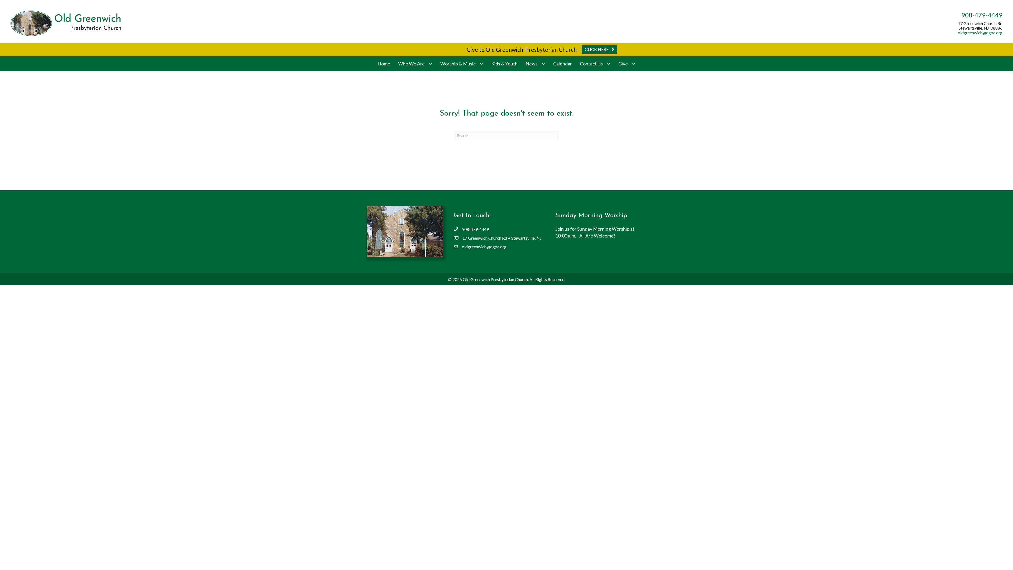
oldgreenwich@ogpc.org (980, 32)
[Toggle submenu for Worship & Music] (481, 64)
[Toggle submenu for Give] (633, 64)
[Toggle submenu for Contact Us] (608, 64)
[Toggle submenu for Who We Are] (430, 64)
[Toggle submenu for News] (543, 64)
